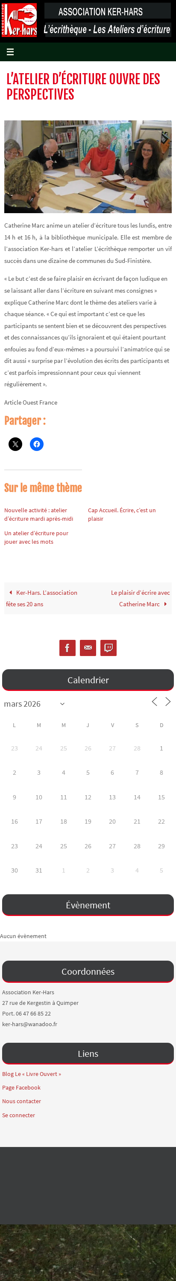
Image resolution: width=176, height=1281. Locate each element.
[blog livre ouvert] (108, 648)
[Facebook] (67, 648)
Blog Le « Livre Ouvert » (31, 1074)
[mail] (88, 648)
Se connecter (18, 1115)
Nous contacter (21, 1101)
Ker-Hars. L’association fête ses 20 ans (41, 598)
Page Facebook (21, 1087)
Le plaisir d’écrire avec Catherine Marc (140, 598)
